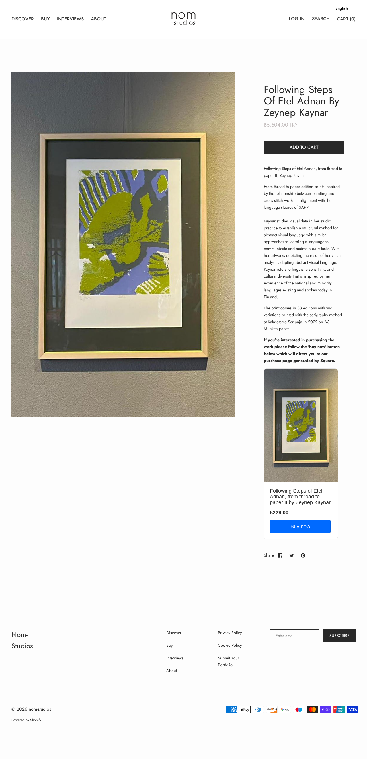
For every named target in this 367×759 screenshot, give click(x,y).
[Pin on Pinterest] (303, 555)
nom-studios (40, 709)
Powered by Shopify (26, 720)
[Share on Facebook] (280, 555)
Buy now (300, 526)
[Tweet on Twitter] (291, 555)
